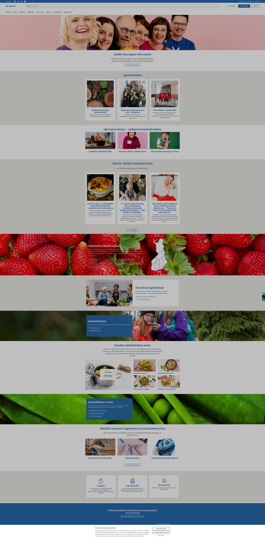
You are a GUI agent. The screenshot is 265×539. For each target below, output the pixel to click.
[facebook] (15, 1)
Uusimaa (121, 267)
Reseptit (8, 12)
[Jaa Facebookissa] (263, 299)
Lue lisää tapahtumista (143, 299)
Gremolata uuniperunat (140, 373)
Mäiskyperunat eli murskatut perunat (168, 389)
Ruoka (15, 12)
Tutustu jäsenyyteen (132, 65)
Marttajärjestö (57, 12)
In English (8, 1)
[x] (18, 1)
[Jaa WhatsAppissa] (263, 293)
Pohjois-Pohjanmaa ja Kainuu (98, 267)
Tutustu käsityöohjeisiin (132, 465)
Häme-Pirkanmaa (95, 260)
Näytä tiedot (161, 535)
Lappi (103, 264)
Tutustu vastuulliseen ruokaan (97, 410)
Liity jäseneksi (244, 6)
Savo (113, 267)
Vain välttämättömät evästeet (161, 532)
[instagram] (21, 1)
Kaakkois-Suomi (109, 260)
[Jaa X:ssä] (263, 296)
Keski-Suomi (93, 264)
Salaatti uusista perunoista (165, 373)
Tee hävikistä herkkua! (95, 416)
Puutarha (22, 12)
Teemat (48, 12)
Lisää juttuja (132, 230)
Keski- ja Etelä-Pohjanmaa (126, 260)
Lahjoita (255, 6)
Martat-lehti (67, 12)
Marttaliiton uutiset (94, 328)
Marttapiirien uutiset (95, 330)
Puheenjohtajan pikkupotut (141, 389)
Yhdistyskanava (250, 1)
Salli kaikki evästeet (161, 528)
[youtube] (25, 1)
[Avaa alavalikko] (17, 12)
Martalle (257, 1)
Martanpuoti (231, 6)
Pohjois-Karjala (127, 264)
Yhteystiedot (242, 1)
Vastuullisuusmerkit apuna (97, 413)
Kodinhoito (30, 12)
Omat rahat (40, 12)
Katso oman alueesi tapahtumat (146, 297)
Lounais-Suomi (114, 264)
